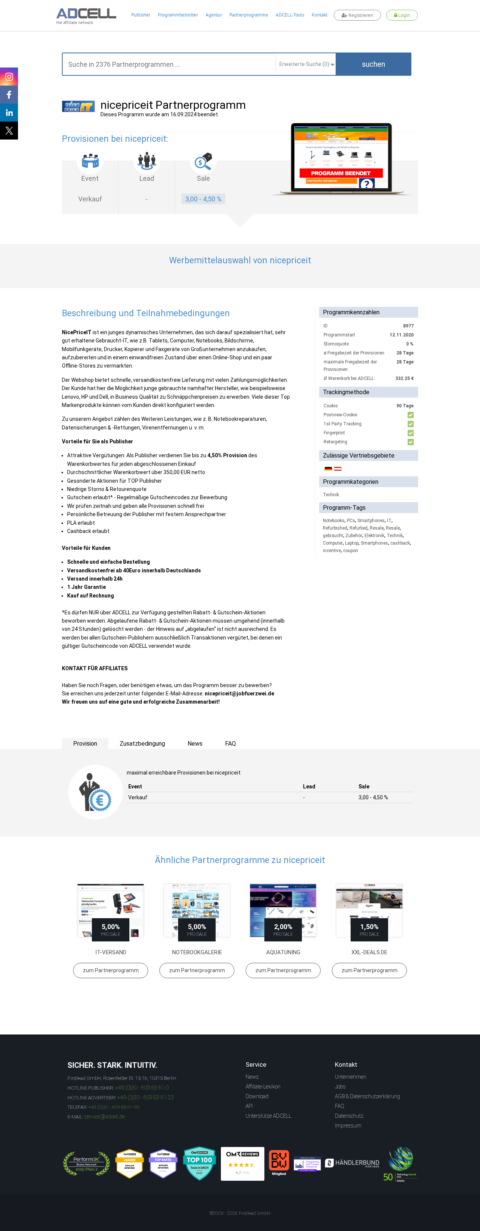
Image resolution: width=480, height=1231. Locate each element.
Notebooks (334, 520)
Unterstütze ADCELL (268, 1116)
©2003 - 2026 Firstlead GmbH (240, 1213)
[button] (373, 64)
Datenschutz (349, 1116)
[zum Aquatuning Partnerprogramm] (283, 910)
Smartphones (371, 520)
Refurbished (335, 528)
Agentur (214, 15)
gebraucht (333, 535)
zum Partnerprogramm (111, 970)
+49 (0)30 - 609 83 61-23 (145, 1097)
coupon (350, 550)
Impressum (348, 1126)
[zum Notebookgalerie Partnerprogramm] (196, 910)
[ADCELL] (242, 1164)
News (252, 1077)
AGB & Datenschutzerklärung (367, 1096)
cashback (400, 543)
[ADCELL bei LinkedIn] (9, 113)
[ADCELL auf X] (9, 131)
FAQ (339, 1106)
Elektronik (374, 535)
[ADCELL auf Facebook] (9, 95)
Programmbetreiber (178, 15)
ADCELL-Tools (290, 15)
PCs (351, 520)
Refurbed (359, 528)
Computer (333, 543)
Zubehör (353, 535)
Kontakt (319, 15)
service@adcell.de (104, 1117)
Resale (377, 528)
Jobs (340, 1087)
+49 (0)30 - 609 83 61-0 (142, 1088)
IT (389, 520)
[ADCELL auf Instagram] (9, 77)
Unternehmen (350, 1077)
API (249, 1106)
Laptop (351, 543)
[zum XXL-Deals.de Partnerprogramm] (369, 910)
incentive (332, 550)
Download (257, 1096)
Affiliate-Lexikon (263, 1087)
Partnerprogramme (249, 15)
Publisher (140, 15)
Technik (331, 494)
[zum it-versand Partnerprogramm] (110, 910)
